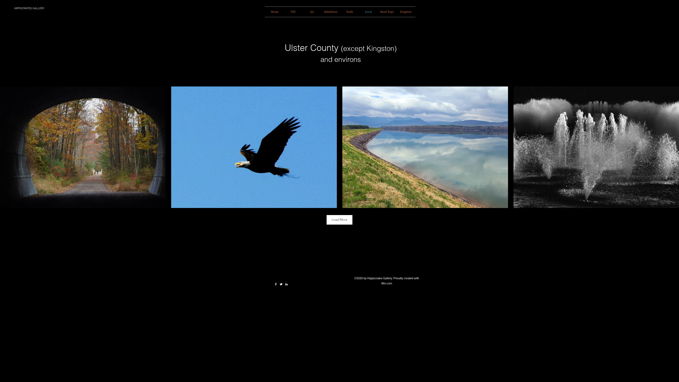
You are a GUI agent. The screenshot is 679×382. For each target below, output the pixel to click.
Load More (339, 220)
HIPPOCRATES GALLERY (29, 8)
